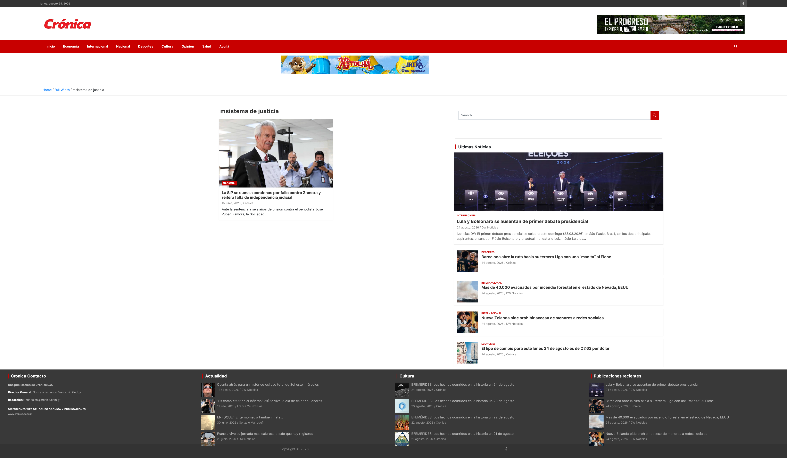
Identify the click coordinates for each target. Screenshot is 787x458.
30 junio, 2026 (226, 422)
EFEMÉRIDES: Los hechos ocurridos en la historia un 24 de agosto (462, 384)
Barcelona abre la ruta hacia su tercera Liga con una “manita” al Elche (546, 257)
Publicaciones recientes (617, 376)
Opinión (188, 46)
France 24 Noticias (249, 406)
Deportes (145, 46)
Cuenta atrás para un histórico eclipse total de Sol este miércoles (268, 384)
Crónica (248, 203)
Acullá (224, 46)
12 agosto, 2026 (228, 389)
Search (655, 115)
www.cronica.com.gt (20, 413)
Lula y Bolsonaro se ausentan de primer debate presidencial (522, 221)
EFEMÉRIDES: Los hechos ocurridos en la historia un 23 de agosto (463, 401)
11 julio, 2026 (225, 406)
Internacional (97, 46)
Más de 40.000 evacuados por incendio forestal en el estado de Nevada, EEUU (555, 287)
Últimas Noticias (474, 146)
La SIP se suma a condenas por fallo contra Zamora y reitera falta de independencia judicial (271, 195)
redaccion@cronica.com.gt (42, 399)
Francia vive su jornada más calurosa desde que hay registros (265, 434)
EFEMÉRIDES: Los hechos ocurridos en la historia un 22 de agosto (462, 417)
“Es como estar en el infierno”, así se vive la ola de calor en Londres (269, 401)
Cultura (167, 46)
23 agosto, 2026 (422, 406)
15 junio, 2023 (231, 203)
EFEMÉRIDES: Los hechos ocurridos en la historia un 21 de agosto (462, 434)
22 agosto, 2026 (422, 422)
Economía (71, 46)
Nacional (123, 46)
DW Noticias (490, 227)
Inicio (51, 46)
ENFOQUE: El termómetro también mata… (250, 417)
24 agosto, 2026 (468, 227)
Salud (206, 46)
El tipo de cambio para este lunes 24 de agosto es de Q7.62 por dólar (545, 348)
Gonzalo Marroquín (251, 422)
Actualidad (216, 376)
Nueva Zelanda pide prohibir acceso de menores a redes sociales (542, 318)
